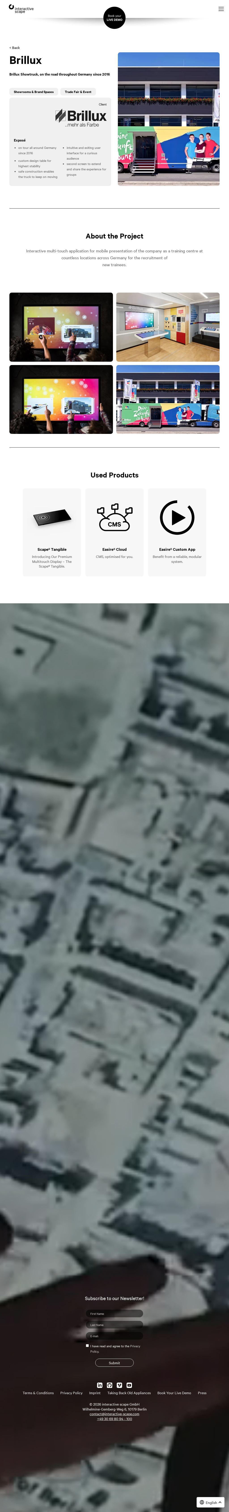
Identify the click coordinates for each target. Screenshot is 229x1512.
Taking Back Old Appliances (129, 1392)
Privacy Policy (71, 1392)
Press (202, 1392)
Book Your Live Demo (174, 1392)
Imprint (95, 1392)
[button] (211, 1502)
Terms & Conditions (38, 1392)
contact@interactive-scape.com (114, 1413)
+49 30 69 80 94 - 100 (114, 1418)
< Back (14, 47)
